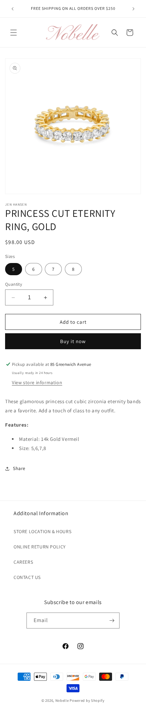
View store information (37, 382)
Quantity (13, 284)
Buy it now (73, 341)
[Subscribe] (111, 620)
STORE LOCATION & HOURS (42, 531)
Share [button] (19, 468)
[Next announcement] (133, 8)
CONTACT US (27, 577)
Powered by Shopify (87, 700)
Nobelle (62, 700)
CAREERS (23, 562)
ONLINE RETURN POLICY (40, 547)
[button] (13, 32)
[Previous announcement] (12, 8)
